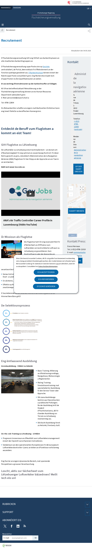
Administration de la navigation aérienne (80, 154)
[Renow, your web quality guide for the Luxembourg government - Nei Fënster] (7, 546)
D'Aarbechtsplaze (36, 72)
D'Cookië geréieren (46, 286)
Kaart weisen (76, 211)
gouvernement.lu (5, 7)
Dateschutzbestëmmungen (48, 266)
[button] (30, 200)
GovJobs (46, 66)
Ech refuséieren (46, 279)
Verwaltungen (17, 7)
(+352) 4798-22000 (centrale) (78, 125)
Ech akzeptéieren (46, 272)
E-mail (6, 538)
